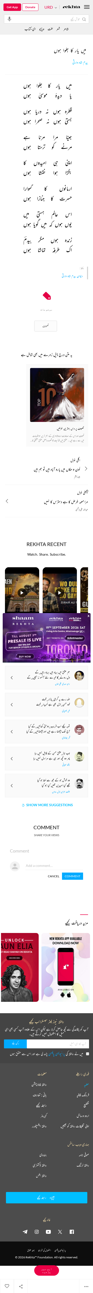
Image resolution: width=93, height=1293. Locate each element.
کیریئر (44, 1116)
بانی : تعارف (40, 1095)
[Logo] (71, 7)
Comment (72, 876)
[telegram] (25, 1232)
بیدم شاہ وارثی (80, 62)
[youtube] (48, 1232)
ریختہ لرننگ (83, 1165)
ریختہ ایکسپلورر (39, 1126)
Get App (12, 7)
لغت (50, 28)
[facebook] (72, 1232)
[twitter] (60, 1232)
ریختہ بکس (41, 1176)
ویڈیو (41, 28)
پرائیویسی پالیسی (56, 1053)
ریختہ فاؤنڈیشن (39, 1084)
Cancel (53, 876)
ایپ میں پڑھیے (46, 1270)
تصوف (45, 326)
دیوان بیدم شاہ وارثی (72, 276)
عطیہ (86, 1084)
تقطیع (86, 1105)
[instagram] (37, 1232)
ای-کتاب (30, 28)
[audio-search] (9, 19)
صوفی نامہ (84, 1155)
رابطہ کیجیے (41, 1105)
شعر (58, 28)
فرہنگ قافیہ (83, 1095)
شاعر (66, 28)
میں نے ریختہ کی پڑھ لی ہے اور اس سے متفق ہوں (46, 1053)
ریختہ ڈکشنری (40, 1165)
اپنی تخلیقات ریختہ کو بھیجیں (75, 1126)
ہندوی (43, 1155)
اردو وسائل (83, 1116)
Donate (30, 7)
